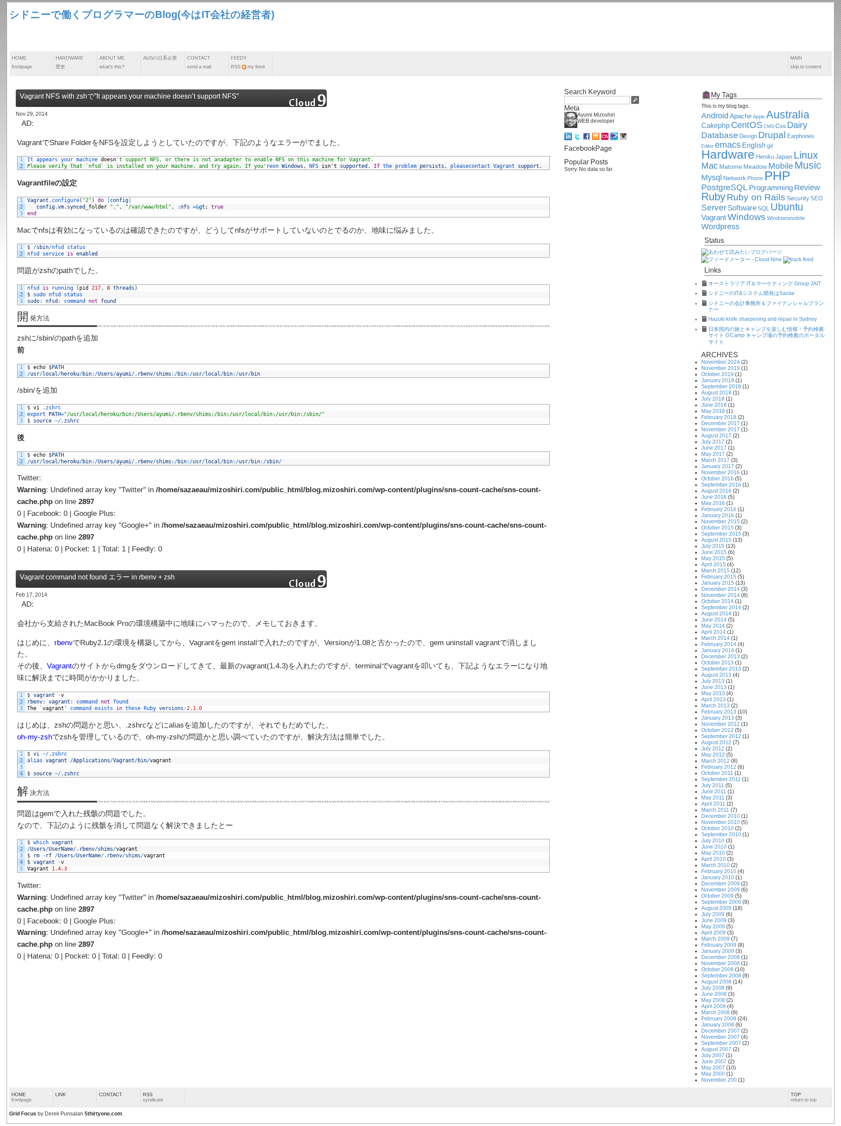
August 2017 (716, 436)
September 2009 (721, 902)
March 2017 (715, 460)
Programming (771, 188)
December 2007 (720, 1031)
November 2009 (720, 890)
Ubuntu (786, 207)
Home (22, 62)
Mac (709, 165)
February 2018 (718, 417)
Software (742, 208)
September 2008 (721, 976)
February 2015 (718, 577)
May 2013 (713, 693)
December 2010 (720, 816)
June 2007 (714, 1062)
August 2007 (716, 1049)
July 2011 (712, 785)
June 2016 (714, 497)
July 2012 (712, 749)
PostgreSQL (724, 187)
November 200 (719, 1080)
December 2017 (720, 423)
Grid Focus (22, 1114)
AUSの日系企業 (160, 57)
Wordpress (720, 226)
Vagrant (59, 666)
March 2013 (715, 706)
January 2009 (717, 951)
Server (713, 207)
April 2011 (713, 804)
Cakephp (715, 125)
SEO (816, 198)
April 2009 (713, 933)
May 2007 (713, 1068)
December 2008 (720, 957)
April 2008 (713, 1006)
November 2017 (720, 429)
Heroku (765, 157)
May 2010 (713, 853)
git (770, 146)
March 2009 (715, 939)
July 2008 (712, 988)
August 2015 (716, 540)
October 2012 (717, 730)
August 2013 (716, 675)
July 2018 (712, 399)
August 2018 (716, 393)
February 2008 (718, 1019)
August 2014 (716, 614)
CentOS (746, 125)
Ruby (713, 196)
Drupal (772, 135)
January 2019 (717, 380)
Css (780, 125)
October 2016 (717, 479)
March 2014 (715, 638)
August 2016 (716, 491)
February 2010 (718, 871)
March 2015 (715, 571)
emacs (728, 144)
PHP (777, 175)
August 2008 (716, 982)
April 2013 (713, 699)
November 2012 (720, 724)
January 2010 (717, 877)
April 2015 (713, 564)
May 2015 (713, 558)
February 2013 (718, 712)
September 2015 (721, 534)
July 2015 (712, 546)
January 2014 (717, 650)
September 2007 (721, 1043)
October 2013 (717, 663)
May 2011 (712, 798)
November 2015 (720, 522)
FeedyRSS (248, 62)
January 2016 (717, 515)
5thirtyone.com (103, 1114)
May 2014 (713, 626)
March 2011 (715, 810)
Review (807, 187)
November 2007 (720, 1037)
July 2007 (712, 1055)
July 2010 (712, 841)
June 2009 (714, 920)
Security (798, 198)
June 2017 (714, 448)
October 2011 (717, 773)
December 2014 (720, 589)
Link (60, 1094)
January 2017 (717, 466)
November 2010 (720, 822)
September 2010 (721, 834)
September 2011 (721, 779)
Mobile (780, 165)
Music (808, 165)
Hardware (69, 62)
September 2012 (721, 736)
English (754, 145)
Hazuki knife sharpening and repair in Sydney (762, 319)
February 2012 (718, 767)
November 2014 (720, 595)
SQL (763, 209)
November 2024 (720, 362)
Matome (730, 166)
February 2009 (718, 945)
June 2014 (714, 620)
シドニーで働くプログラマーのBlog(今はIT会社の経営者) (142, 14)
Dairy (797, 125)
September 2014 (721, 607)
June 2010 (714, 847)
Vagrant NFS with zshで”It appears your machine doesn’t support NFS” (129, 96)
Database (719, 135)
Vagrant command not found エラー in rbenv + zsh (97, 577)
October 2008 (717, 969)
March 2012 (715, 761)
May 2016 (713, 503)
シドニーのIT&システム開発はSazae (751, 293)
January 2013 (717, 718)
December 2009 (720, 884)
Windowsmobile (786, 218)
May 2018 (713, 411)
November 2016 (720, 472)
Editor (707, 146)
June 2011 (713, 792)
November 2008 (720, 963)
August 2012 (716, 742)
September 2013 (721, 669)
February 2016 (718, 509)
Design (748, 136)
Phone (755, 178)
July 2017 (712, 442)
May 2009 (713, 927)
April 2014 (713, 632)
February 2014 (718, 644)
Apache (741, 116)
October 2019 (717, 374)
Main (805, 62)
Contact (199, 62)
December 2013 (720, 657)
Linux (806, 155)
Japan (783, 156)
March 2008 (715, 1012)
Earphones (800, 136)
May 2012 (713, 755)
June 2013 (714, 687)
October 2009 (717, 896)
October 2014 (717, 601)
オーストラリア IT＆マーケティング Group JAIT (764, 284)
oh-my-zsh (34, 737)
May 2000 (713, 1074)
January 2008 (717, 1025)
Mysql (711, 177)
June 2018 (714, 405)
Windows (747, 217)
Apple (759, 116)
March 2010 (715, 865)
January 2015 (717, 583)
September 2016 (721, 485)
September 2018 (721, 387)
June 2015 (714, 552)
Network (734, 178)
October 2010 (717, 828)
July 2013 (712, 681)
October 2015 (717, 528)
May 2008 (713, 1000)
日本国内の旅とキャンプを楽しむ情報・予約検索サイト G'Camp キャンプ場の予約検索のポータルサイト (766, 335)
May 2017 (713, 454)
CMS (768, 126)
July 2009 (712, 914)
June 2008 (714, 994)
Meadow (755, 166)
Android (714, 115)
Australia (787, 114)
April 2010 (713, 859)
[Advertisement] (672, 27)
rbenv (63, 643)
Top (803, 1097)
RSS (153, 1097)
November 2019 (720, 368)
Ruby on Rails (756, 197)
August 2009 (716, 908)
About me (111, 62)
